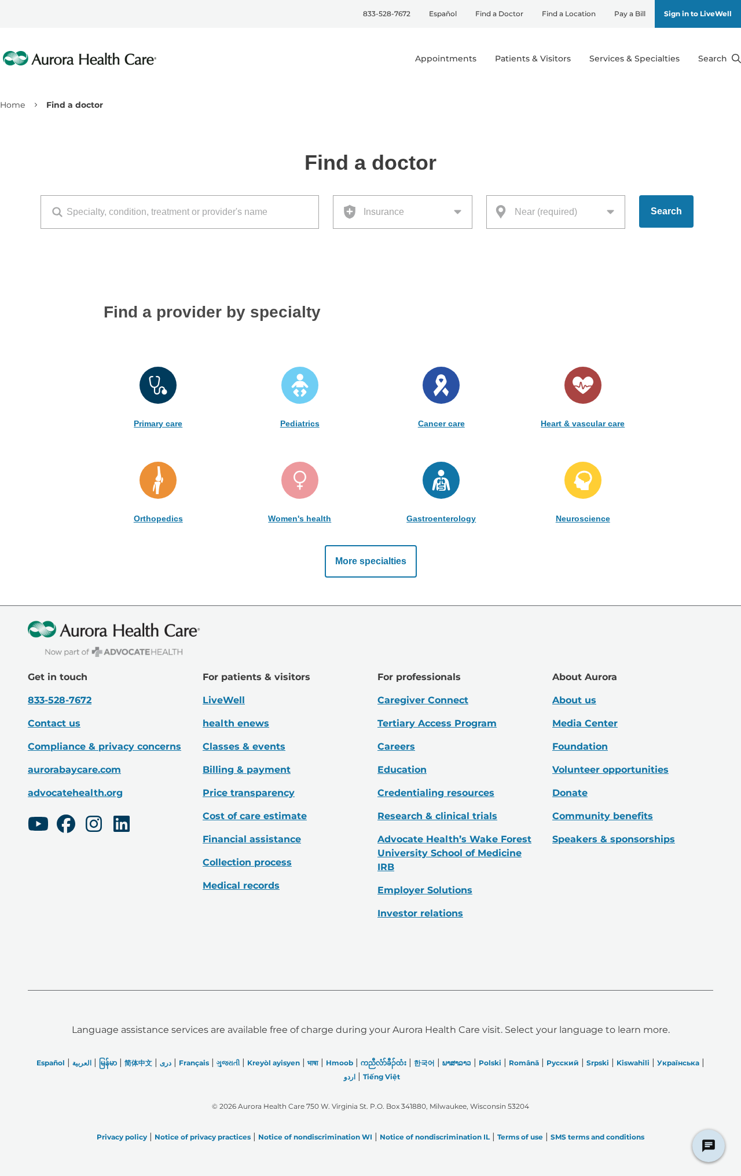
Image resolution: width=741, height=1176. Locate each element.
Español (443, 13)
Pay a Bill (629, 13)
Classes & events (244, 746)
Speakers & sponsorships (613, 839)
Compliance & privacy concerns (104, 746)
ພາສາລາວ (456, 1062)
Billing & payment (247, 769)
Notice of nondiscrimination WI (315, 1137)
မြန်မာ (108, 1062)
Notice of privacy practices (203, 1137)
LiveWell (224, 700)
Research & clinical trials (437, 815)
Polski (490, 1062)
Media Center (585, 723)
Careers (396, 746)
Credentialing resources (435, 792)
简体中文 (138, 1062)
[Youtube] (38, 825)
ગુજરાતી (228, 1062)
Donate (570, 792)
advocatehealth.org (75, 792)
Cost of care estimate (255, 815)
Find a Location (569, 13)
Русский (562, 1062)
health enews (236, 723)
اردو (349, 1076)
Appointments (445, 58)
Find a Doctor (499, 13)
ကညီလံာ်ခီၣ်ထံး (383, 1062)
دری (165, 1062)
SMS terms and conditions (597, 1137)
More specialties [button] (370, 561)
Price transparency (249, 792)
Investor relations (420, 913)
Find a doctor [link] (74, 105)
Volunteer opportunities (610, 769)
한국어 (424, 1062)
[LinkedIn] (121, 825)
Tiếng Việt (381, 1076)
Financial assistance (252, 839)
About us (574, 700)
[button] (158, 398)
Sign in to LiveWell (698, 13)
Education (402, 769)
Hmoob (339, 1062)
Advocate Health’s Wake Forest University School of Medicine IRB (454, 853)
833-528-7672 (386, 13)
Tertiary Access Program (437, 723)
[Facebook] (66, 825)
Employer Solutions (424, 890)
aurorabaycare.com (74, 769)
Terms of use (520, 1137)
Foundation (580, 746)
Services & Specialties (634, 58)
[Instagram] (94, 825)
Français (194, 1062)
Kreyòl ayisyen (273, 1062)
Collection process (247, 862)
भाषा (312, 1062)
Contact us (54, 723)
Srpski (597, 1062)
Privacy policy (122, 1137)
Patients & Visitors (533, 58)
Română (524, 1062)
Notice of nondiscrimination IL (435, 1137)
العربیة (81, 1062)
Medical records (241, 885)
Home (12, 105)
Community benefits (602, 815)
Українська (678, 1062)
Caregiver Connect (422, 700)
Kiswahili (633, 1062)
